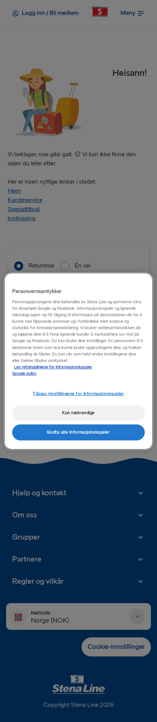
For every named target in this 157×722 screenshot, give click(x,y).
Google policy (24, 373)
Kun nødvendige (78, 412)
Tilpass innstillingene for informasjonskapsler (78, 393)
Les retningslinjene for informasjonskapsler (53, 367)
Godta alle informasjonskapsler (78, 432)
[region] (78, 361)
